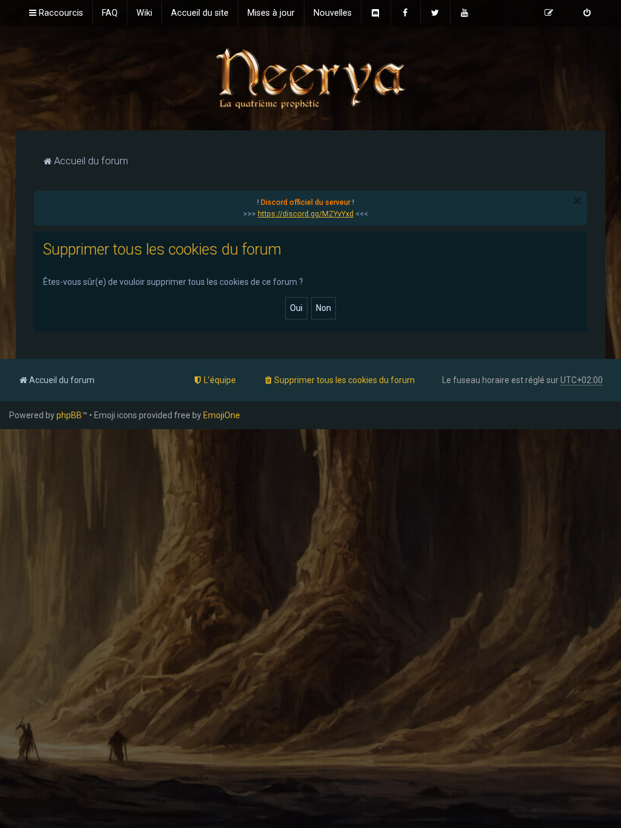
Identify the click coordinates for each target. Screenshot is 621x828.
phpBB (69, 415)
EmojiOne (221, 415)
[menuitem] (110, 13)
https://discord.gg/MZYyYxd (306, 214)
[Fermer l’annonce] (577, 200)
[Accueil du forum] (310, 77)
